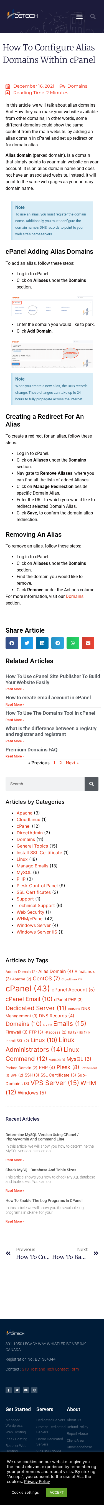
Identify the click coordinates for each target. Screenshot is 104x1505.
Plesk (68, 1067)
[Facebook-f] (9, 1390)
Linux (22, 859)
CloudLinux (28, 819)
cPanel (24, 826)
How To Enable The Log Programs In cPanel (44, 1200)
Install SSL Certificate (39, 852)
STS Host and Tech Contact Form (50, 1369)
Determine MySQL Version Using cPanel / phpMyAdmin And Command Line (42, 1137)
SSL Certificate (58, 1075)
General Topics (32, 846)
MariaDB (57, 1060)
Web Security (30, 912)
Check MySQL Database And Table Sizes (41, 1170)
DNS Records (56, 1015)
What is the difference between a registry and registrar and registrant (51, 731)
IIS (73, 1032)
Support (25, 899)
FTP (36, 1032)
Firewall (16, 1032)
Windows (32, 1093)
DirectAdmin (30, 832)
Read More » (15, 689)
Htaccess (55, 1032)
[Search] (91, 784)
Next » (72, 762)
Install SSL (17, 1041)
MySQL (24, 872)
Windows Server (34, 925)
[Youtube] (26, 1390)
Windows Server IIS (37, 932)
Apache (24, 813)
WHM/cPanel (30, 918)
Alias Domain (55, 971)
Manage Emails (32, 866)
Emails (69, 1023)
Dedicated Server (36, 1008)
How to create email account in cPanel (48, 697)
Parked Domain (21, 1068)
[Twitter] (17, 1390)
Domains (77, 86)
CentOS (46, 978)
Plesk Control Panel (37, 885)
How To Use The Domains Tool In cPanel (50, 713)
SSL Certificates (34, 892)
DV (47, 1025)
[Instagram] (34, 1390)
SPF (17, 1075)
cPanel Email (29, 999)
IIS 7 (84, 1032)
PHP (21, 879)
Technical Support (36, 905)
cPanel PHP (68, 999)
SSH (32, 1075)
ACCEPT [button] (57, 1492)
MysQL (79, 1059)
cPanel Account (73, 989)
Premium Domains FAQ (31, 749)
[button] (79, 16)
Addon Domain (21, 971)
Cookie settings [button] (25, 1492)
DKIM (74, 1009)
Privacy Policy (37, 1481)
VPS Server (55, 1083)
